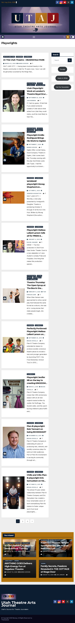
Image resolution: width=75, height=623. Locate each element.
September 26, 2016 (35, 338)
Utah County (25, 543)
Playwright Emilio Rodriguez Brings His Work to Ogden (36, 138)
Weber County (31, 131)
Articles (39, 83)
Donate (62, 69)
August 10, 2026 (12, 572)
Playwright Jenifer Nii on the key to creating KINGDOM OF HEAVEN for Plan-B (36, 383)
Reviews (17, 560)
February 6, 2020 (35, 291)
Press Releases (40, 85)
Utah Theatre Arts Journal (18, 604)
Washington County (55, 540)
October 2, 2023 (34, 190)
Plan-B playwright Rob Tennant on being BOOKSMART (36, 429)
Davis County (9, 560)
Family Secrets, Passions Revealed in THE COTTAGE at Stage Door (55, 569)
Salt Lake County (32, 279)
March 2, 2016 (34, 386)
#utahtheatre (31, 83)
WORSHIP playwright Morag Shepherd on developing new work (35, 187)
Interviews (19, 56)
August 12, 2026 (48, 551)
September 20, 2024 (36, 97)
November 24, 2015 (35, 435)
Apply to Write (63, 78)
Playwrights (27, 56)
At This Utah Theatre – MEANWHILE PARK (23, 60)
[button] (64, 37)
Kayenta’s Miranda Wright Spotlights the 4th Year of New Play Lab (55, 545)
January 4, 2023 (34, 239)
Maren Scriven (23, 63)
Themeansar (5, 620)
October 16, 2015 (35, 484)
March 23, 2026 (10, 63)
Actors (39, 275)
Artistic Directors (9, 56)
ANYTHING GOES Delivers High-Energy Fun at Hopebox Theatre (18, 566)
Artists (29, 277)
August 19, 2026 (12, 551)
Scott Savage (25, 551)
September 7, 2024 (35, 144)
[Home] (2, 37)
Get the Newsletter (62, 87)
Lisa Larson (60, 574)
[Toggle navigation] (34, 37)
